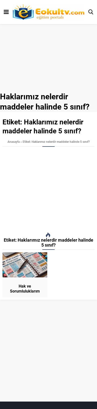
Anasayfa (13, 142)
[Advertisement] (48, 189)
